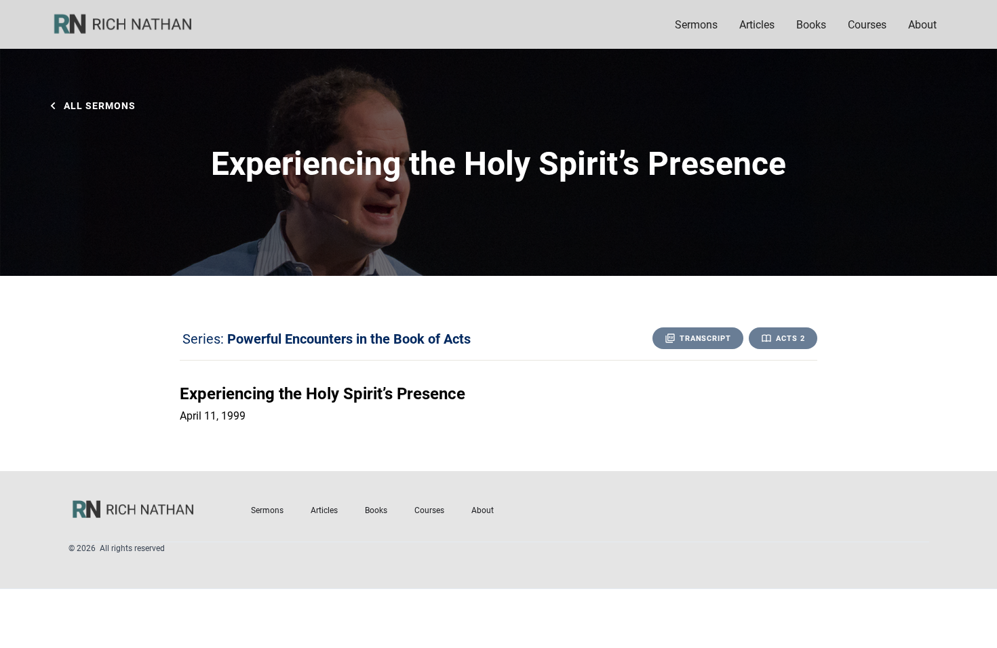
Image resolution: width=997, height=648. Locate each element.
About (482, 509)
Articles (757, 24)
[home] (131, 24)
